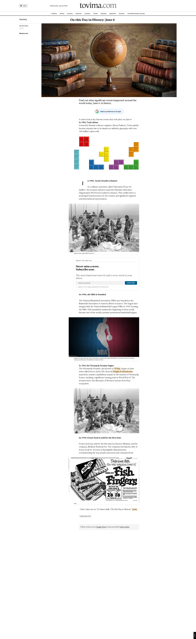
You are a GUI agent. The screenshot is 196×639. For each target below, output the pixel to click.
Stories (121, 13)
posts (134, 509)
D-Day (117, 369)
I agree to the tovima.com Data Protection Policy (82, 287)
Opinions (112, 13)
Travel (95, 13)
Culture (87, 13)
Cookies (194, 635)
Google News (101, 527)
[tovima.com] (98, 6)
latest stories (124, 527)
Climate (103, 13)
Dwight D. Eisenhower (123, 372)
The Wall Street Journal (136, 13)
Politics (54, 13)
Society (70, 13)
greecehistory (85, 516)
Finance (78, 13)
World (62, 13)
